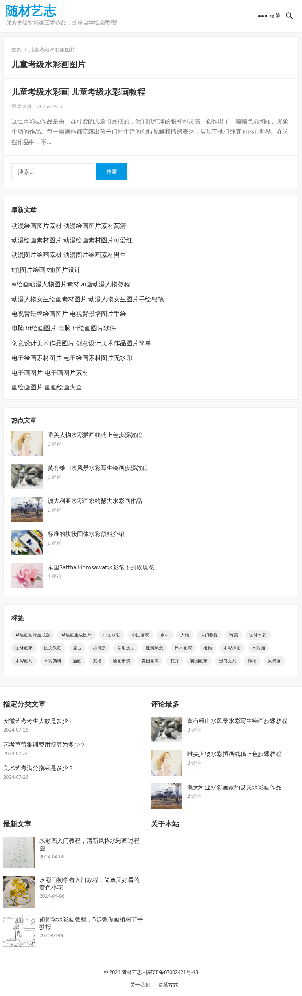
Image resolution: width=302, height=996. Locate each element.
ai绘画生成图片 (76, 635)
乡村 (164, 635)
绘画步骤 (121, 661)
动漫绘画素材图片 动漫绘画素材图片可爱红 (72, 240)
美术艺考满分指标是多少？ (38, 768)
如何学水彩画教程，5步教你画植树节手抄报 (91, 922)
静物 (252, 661)
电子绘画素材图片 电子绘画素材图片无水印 (72, 357)
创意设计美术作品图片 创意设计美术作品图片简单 (81, 343)
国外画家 (24, 648)
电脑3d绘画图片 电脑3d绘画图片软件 (63, 328)
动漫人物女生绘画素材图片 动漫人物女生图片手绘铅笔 (87, 299)
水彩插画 (232, 648)
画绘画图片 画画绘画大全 (46, 387)
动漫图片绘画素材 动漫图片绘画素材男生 (68, 254)
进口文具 (227, 661)
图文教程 (52, 648)
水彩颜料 (52, 661)
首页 (16, 49)
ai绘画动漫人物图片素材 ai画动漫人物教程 (70, 284)
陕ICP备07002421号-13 (172, 972)
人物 (184, 635)
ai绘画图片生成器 (32, 635)
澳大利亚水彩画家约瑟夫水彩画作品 (95, 500)
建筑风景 (154, 648)
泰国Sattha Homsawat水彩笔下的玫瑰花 (101, 567)
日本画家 (183, 648)
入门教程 (209, 635)
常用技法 (125, 648)
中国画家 (140, 635)
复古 (77, 648)
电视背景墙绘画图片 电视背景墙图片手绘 (68, 313)
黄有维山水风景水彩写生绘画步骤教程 (98, 467)
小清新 (99, 648)
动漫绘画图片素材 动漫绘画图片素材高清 (68, 225)
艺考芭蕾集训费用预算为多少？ (44, 744)
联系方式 (168, 984)
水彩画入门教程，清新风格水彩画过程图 (89, 844)
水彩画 (258, 648)
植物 (207, 648)
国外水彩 (258, 635)
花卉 (174, 661)
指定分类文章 (24, 703)
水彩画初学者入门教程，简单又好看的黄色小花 (89, 883)
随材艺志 (31, 10)
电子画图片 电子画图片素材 (49, 372)
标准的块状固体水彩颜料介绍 (86, 533)
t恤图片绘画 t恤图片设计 (46, 269)
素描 (97, 661)
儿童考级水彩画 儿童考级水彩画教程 (78, 91)
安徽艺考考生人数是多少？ (38, 721)
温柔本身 (21, 106)
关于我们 (140, 984)
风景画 (274, 661)
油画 (77, 661)
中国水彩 (111, 635)
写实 (233, 635)
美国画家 (150, 661)
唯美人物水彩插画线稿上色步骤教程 (95, 434)
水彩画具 (24, 661)
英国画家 (199, 661)
